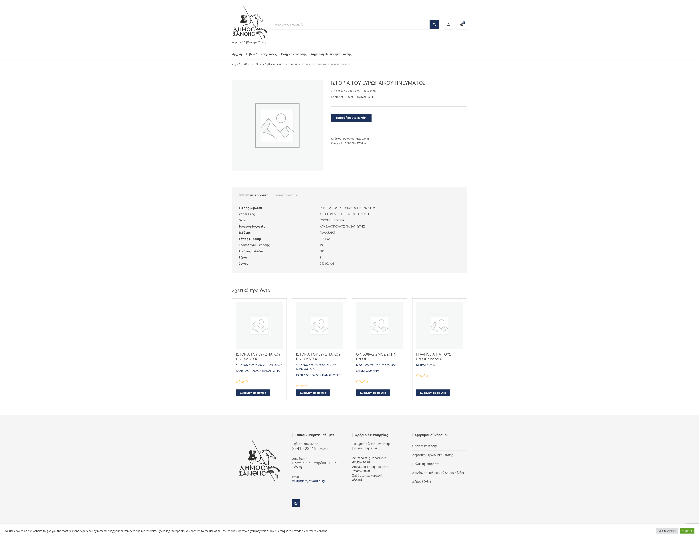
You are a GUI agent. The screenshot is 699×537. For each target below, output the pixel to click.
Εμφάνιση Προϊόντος (253, 393)
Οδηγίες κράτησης (294, 54)
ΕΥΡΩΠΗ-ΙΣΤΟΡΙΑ (287, 64)
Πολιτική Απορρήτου (426, 464)
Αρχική (237, 54)
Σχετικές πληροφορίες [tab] (253, 195)
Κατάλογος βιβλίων (263, 64)
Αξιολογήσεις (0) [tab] (286, 195)
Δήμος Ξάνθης (422, 482)
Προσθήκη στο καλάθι (351, 118)
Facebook (296, 503)
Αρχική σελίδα (240, 64)
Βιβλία (250, 54)
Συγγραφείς (269, 54)
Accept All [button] (687, 530)
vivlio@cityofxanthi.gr (308, 481)
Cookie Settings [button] (667, 530)
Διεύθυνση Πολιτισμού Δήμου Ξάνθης (438, 473)
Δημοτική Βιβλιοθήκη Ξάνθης (331, 54)
